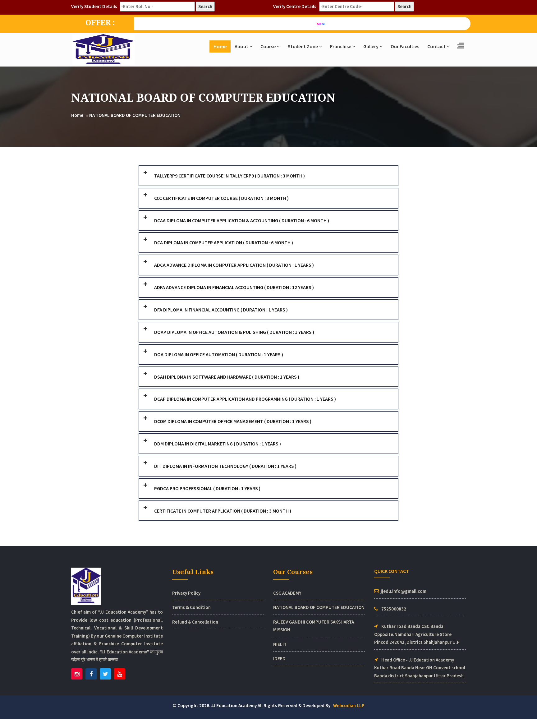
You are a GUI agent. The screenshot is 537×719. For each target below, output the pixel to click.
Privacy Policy (186, 593)
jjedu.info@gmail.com (403, 591)
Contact (436, 46)
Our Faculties (405, 46)
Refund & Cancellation (195, 622)
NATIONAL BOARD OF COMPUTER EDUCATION (135, 115)
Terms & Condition (191, 607)
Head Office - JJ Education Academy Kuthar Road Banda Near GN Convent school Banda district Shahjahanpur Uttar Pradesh (419, 668)
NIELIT (280, 644)
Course (268, 46)
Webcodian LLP (349, 705)
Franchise (340, 46)
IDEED (279, 658)
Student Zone (303, 46)
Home (220, 46)
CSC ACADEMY (287, 593)
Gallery (371, 46)
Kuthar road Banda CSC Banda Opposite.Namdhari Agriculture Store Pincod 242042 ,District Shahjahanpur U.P (417, 634)
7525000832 (393, 609)
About (241, 46)
